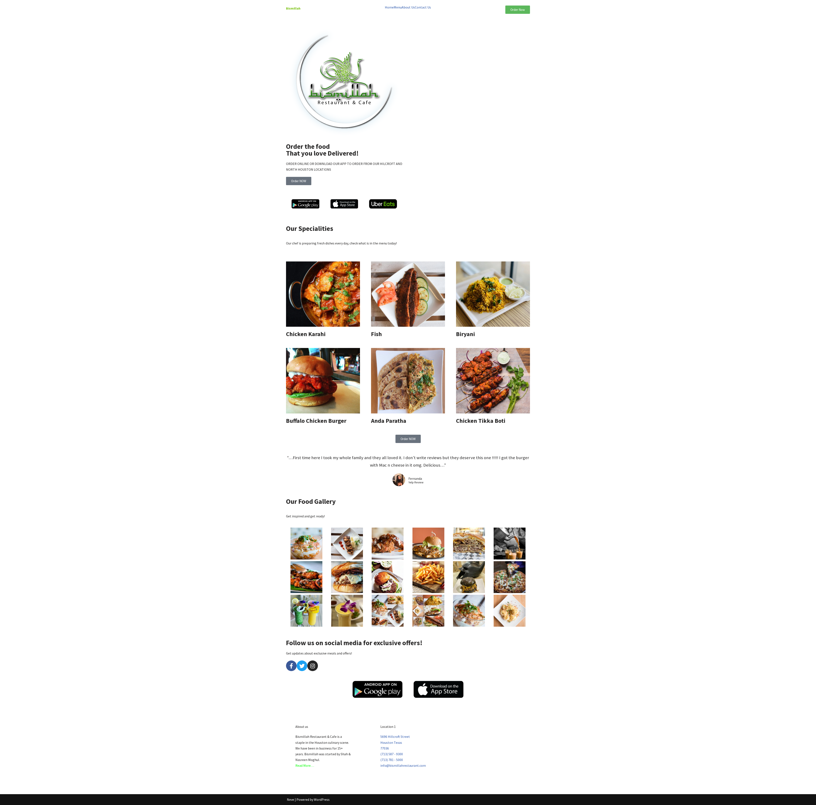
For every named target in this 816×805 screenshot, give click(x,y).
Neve (290, 799)
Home (389, 7)
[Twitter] (302, 665)
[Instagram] (312, 665)
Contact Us (423, 7)
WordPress (322, 799)
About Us (408, 7)
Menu (398, 7)
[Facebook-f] (291, 665)
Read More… (304, 765)
